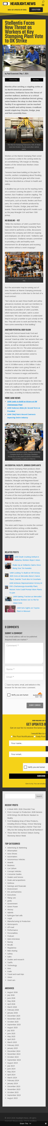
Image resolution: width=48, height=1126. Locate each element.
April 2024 (11, 1074)
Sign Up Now (36, 9)
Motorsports (12, 924)
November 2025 (13, 1019)
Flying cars (11, 898)
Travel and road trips (15, 974)
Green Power (12, 906)
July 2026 (11, 995)
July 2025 (11, 1030)
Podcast (10, 936)
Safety (10, 953)
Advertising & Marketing (17, 848)
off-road (10, 927)
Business (11, 865)
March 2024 (12, 1077)
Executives (11, 895)
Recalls (10, 945)
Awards (10, 862)
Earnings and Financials (16, 886)
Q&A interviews (13, 939)
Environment (12, 889)
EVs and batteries (14, 892)
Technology (12, 965)
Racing (10, 942)
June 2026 (11, 998)
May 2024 (11, 1071)
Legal (9, 918)
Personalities (12, 933)
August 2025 (12, 1027)
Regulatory (11, 948)
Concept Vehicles (14, 871)
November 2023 (13, 1089)
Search (39, 796)
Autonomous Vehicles (16, 859)
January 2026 (12, 1013)
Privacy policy (18, 1121)
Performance (12, 930)
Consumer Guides (14, 874)
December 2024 (13, 1051)
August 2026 (12, 992)
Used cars (11, 980)
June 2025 (11, 1033)
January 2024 (12, 1083)
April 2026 (11, 1004)
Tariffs (10, 962)
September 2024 (14, 1060)
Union (9, 977)
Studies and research (15, 959)
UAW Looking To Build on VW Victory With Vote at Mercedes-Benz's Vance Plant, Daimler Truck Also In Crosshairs (25, 576)
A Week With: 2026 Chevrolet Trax (21, 809)
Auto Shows (12, 853)
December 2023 (13, 1086)
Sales (9, 956)
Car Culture (11, 868)
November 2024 (13, 1054)
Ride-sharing (12, 951)
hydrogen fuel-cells (15, 915)
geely (9, 901)
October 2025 (12, 1022)
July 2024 (11, 1066)
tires (9, 968)
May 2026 (11, 1001)
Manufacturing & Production (18, 921)
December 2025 (13, 1016)
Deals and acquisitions (16, 880)
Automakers (12, 856)
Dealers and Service (15, 877)
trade (9, 971)
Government (12, 903)
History (10, 909)
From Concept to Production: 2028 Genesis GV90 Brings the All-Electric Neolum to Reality (24, 815)
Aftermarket (12, 850)
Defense (10, 883)
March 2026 (12, 1007)
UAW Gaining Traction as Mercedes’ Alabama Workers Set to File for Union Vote (27, 599)
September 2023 (14, 1095)
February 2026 (13, 1010)
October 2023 (12, 1092)
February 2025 (13, 1045)
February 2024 (13, 1080)
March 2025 (12, 1042)
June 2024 (11, 1069)
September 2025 (14, 1024)
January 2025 (12, 1048)
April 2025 (11, 1039)
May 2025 (11, 1036)
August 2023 (12, 1098)
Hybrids (10, 912)
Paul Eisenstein (12, 73)
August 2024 (12, 1063)
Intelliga (33, 1121)
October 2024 (12, 1057)
